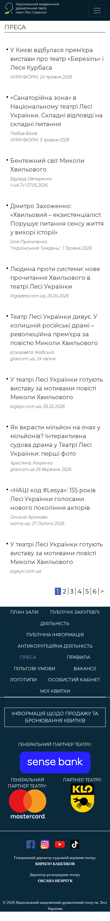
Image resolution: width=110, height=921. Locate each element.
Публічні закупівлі (75, 612)
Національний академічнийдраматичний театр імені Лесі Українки (37, 8)
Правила (78, 657)
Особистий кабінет (74, 679)
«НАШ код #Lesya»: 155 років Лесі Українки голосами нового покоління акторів (53, 499)
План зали (24, 612)
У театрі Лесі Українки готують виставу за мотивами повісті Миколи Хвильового (56, 388)
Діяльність (55, 623)
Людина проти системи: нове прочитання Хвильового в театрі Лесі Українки (55, 277)
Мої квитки (55, 691)
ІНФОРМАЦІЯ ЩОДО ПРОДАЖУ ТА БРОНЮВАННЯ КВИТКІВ (55, 717)
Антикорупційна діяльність (55, 646)
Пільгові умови (34, 668)
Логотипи (23, 679)
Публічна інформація (55, 634)
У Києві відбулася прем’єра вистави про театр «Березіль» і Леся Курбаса (57, 59)
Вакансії (85, 668)
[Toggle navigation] (97, 10)
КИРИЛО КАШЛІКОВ (55, 864)
